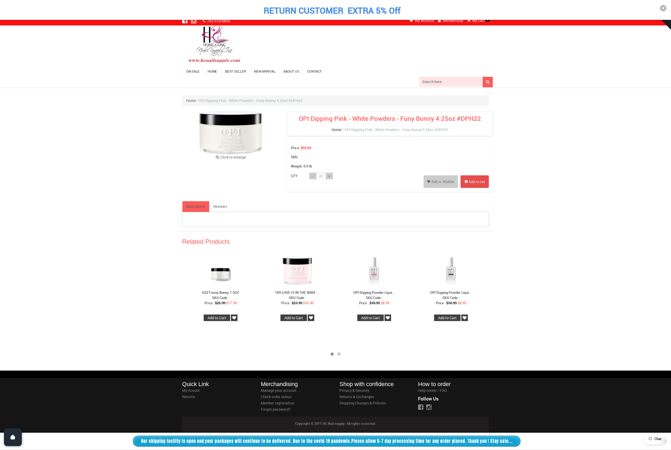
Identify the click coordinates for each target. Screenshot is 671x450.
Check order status (276, 396)
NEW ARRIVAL (264, 71)
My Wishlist (424, 20)
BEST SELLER (235, 71)
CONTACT (314, 71)
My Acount (191, 390)
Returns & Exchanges (356, 396)
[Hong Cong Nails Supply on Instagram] (194, 20)
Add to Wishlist (442, 182)
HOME (212, 71)
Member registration (277, 402)
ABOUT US (291, 71)
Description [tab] (195, 206)
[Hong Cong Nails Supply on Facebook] (185, 20)
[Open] (13, 437)
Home (191, 100)
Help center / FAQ (432, 390)
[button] (663, 8)
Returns (188, 396)
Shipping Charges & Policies (362, 402)
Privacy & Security (354, 390)
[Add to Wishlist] (441, 175)
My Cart (478, 20)
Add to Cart (217, 317)
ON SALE (192, 71)
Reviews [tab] (220, 206)
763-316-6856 (218, 20)
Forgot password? (276, 409)
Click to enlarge (233, 157)
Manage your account (278, 390)
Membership (452, 20)
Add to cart (476, 182)
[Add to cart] (475, 175)
